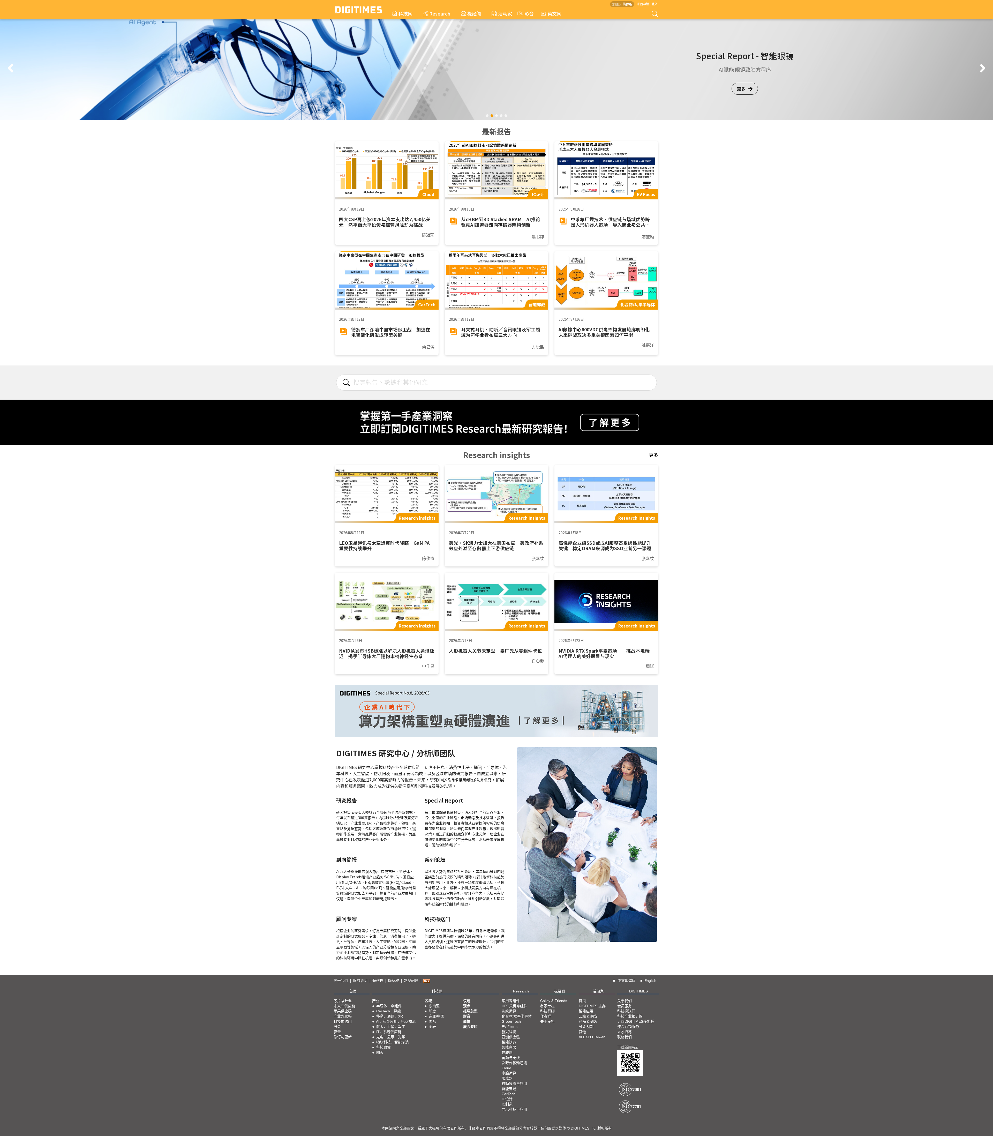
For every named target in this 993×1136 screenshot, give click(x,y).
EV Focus (509, 1027)
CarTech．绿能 (388, 1011)
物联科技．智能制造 (392, 1042)
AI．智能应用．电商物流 (396, 1021)
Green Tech (511, 1021)
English (650, 980)
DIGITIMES (638, 991)
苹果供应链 (343, 1011)
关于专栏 (547, 1021)
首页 (353, 991)
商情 (466, 1021)
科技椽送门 (343, 1021)
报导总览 (470, 1011)
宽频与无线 (511, 1058)
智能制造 (509, 1042)
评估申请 (643, 4)
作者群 (545, 1016)
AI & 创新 (586, 1027)
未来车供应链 (344, 1006)
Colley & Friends (553, 1001)
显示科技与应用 (514, 1109)
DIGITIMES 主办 (592, 1006)
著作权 (377, 980)
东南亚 (434, 1006)
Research (439, 13)
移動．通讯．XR (389, 1016)
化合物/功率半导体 (517, 1016)
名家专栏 (547, 1006)
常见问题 (411, 980)
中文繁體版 (627, 980)
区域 (428, 1001)
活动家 (505, 13)
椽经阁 (474, 13)
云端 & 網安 (588, 1016)
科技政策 (383, 1047)
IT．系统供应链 (388, 1032)
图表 (379, 1052)
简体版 (627, 4)
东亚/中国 (436, 1016)
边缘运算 (509, 1011)
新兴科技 (509, 1032)
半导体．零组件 (389, 1006)
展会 (337, 1027)
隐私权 (393, 980)
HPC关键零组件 (514, 1006)
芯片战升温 (343, 1001)
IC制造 (507, 1104)
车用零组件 (511, 1001)
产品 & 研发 (588, 1021)
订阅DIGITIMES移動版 (635, 1021)
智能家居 (509, 1047)
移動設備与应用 (514, 1083)
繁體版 (616, 4)
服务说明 (360, 980)
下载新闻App (627, 1047)
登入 (655, 4)
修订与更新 (343, 1037)
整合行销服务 (628, 1027)
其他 (582, 1032)
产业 (375, 1001)
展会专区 (470, 1027)
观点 (466, 1006)
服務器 (507, 1078)
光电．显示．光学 (390, 1037)
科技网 (405, 13)
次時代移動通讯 (514, 1063)
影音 (526, 13)
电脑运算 (509, 1073)
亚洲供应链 (511, 1037)
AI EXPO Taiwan (592, 1037)
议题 (466, 1001)
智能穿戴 (509, 1089)
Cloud (506, 1068)
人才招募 (624, 1032)
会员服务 (624, 1006)
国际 (432, 1021)
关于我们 (341, 980)
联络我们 (624, 1037)
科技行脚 (547, 1011)
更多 (741, 89)
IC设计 (507, 1099)
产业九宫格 (343, 1016)
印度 (432, 1011)
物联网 (507, 1052)
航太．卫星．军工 (390, 1027)
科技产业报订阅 (630, 1016)
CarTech (508, 1094)
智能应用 (586, 1011)
